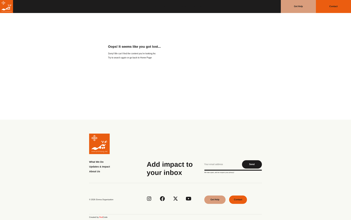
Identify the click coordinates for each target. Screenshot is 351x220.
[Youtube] (188, 198)
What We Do (199, 6)
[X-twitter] (175, 198)
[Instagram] (149, 198)
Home (145, 6)
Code (103, 217)
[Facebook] (162, 198)
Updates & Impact (99, 166)
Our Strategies (179, 6)
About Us (160, 6)
